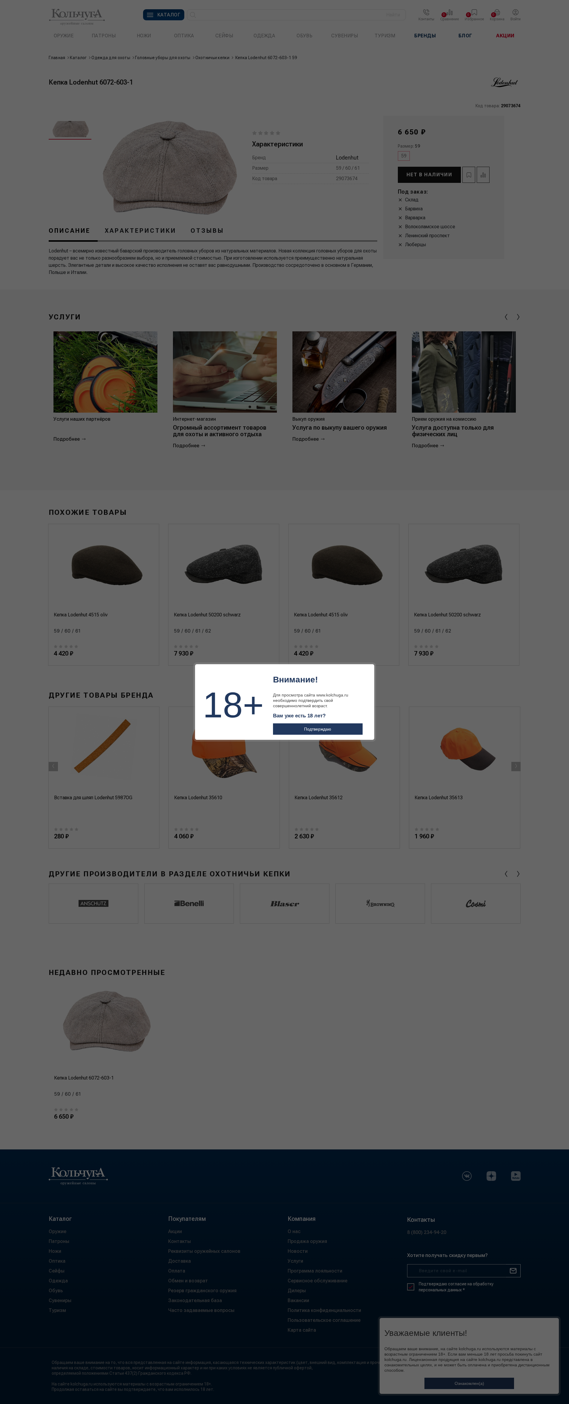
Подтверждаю (317, 729)
